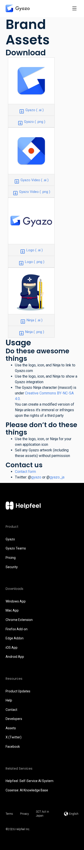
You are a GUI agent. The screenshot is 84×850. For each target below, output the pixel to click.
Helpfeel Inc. (22, 829)
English (73, 813)
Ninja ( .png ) (34, 332)
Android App (15, 657)
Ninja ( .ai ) (34, 320)
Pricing (11, 558)
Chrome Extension (19, 620)
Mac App (12, 610)
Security (12, 567)
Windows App (16, 601)
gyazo (36, 477)
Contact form (25, 471)
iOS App (12, 647)
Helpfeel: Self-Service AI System (29, 781)
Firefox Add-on (17, 629)
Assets (11, 728)
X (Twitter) (13, 737)
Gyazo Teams (16, 548)
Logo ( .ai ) (34, 250)
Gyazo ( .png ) (34, 122)
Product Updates (18, 691)
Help (9, 700)
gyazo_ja (57, 477)
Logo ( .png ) (34, 262)
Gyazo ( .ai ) (34, 110)
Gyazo (10, 539)
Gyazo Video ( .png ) (34, 192)
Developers (14, 719)
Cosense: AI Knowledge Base (27, 790)
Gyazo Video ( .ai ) (35, 180)
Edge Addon (15, 638)
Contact (11, 710)
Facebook (13, 746)
